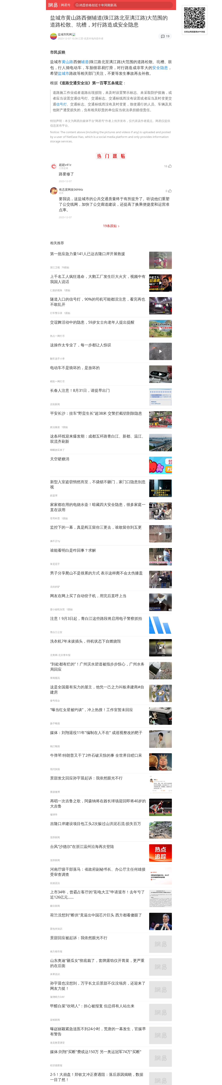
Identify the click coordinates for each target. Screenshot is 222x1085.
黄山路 (67, 61)
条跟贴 (110, 225)
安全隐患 (160, 67)
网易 (53, 5)
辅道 (85, 61)
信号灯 (61, 104)
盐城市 (63, 73)
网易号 (65, 5)
